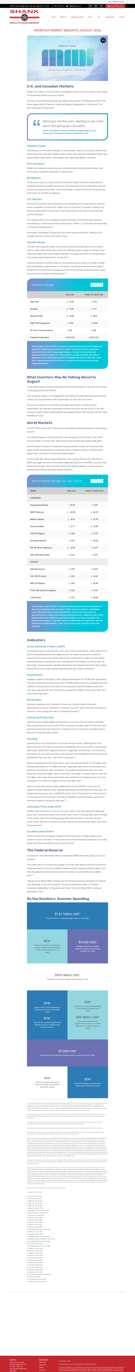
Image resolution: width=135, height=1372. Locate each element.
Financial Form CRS (66, 1361)
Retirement (42, 1362)
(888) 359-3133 (21, 1364)
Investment (42, 1365)
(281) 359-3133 (59, 6)
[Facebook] (101, 6)
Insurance (42, 1370)
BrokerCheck (93, 1364)
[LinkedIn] (96, 6)
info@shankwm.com (75, 6)
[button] (54, 17)
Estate (41, 1367)
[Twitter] (90, 6)
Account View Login (116, 6)
